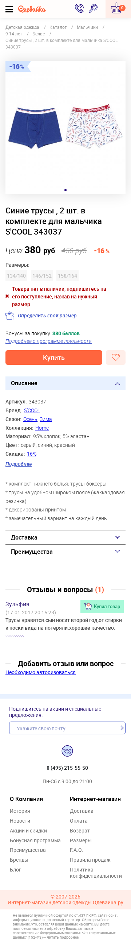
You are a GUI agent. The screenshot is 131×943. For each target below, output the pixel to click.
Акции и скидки (28, 831)
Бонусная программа (35, 841)
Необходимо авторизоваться (40, 672)
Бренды (19, 860)
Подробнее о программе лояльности (48, 340)
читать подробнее (63, 937)
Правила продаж (90, 860)
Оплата (79, 821)
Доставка (24, 537)
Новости (20, 821)
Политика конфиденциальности (96, 873)
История (20, 811)
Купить (54, 357)
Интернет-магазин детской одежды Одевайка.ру (65, 903)
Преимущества (32, 552)
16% (31, 453)
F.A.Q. (76, 850)
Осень (30, 419)
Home (42, 427)
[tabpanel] (65, 127)
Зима (46, 419)
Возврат (80, 831)
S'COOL (32, 410)
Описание (24, 383)
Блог (15, 870)
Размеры (81, 841)
